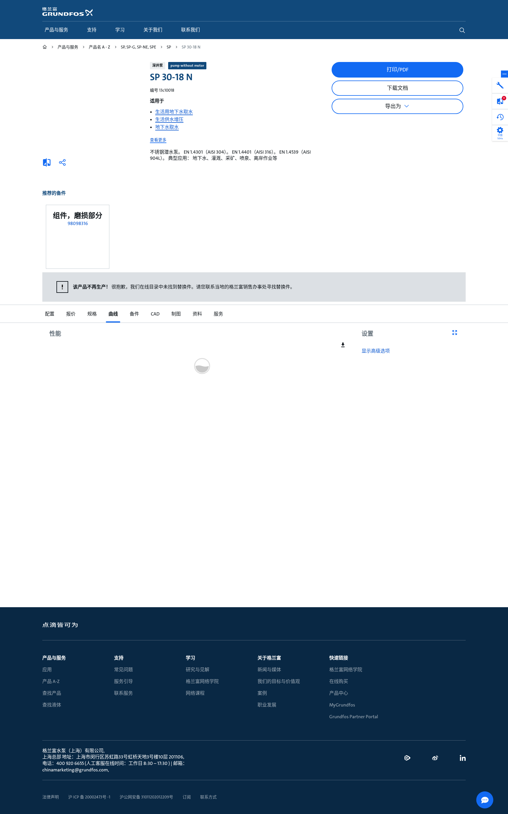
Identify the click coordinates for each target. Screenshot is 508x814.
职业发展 (267, 705)
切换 (504, 74)
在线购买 (338, 681)
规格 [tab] (91, 314)
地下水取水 (167, 127)
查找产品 (51, 693)
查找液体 (51, 705)
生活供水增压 (169, 119)
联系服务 (123, 693)
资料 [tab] (197, 314)
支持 (118, 658)
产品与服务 (54, 658)
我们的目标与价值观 (279, 681)
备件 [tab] (134, 314)
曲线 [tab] (113, 314)
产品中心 (338, 693)
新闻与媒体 (269, 670)
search (462, 30)
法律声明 (50, 797)
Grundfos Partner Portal (353, 717)
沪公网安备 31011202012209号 (146, 797)
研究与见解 (197, 670)
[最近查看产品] (500, 117)
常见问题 (123, 670)
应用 (47, 670)
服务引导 (123, 681)
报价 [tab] (70, 314)
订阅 (187, 797)
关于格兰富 (269, 658)
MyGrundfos (342, 705)
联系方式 (208, 797)
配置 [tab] (49, 314)
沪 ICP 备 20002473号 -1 (89, 797)
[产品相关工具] (500, 85)
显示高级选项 (376, 351)
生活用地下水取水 (174, 112)
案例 (262, 693)
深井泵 (157, 65)
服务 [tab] (218, 314)
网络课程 (195, 693)
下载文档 (397, 88)
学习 (190, 658)
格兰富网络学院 (202, 681)
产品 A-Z (51, 681)
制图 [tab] (176, 314)
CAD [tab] (155, 314)
